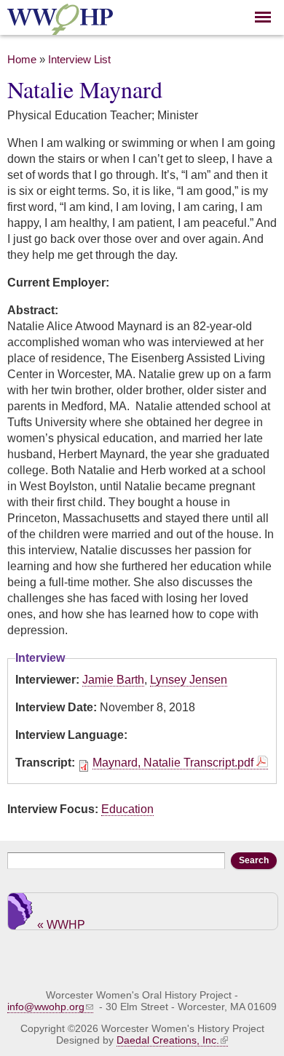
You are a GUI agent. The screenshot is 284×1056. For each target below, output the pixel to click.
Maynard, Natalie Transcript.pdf (172, 762)
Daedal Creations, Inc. (168, 1040)
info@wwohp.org (45, 1006)
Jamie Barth (113, 679)
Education (127, 809)
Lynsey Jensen (188, 679)
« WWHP (61, 924)
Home (21, 59)
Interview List (79, 59)
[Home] (60, 26)
